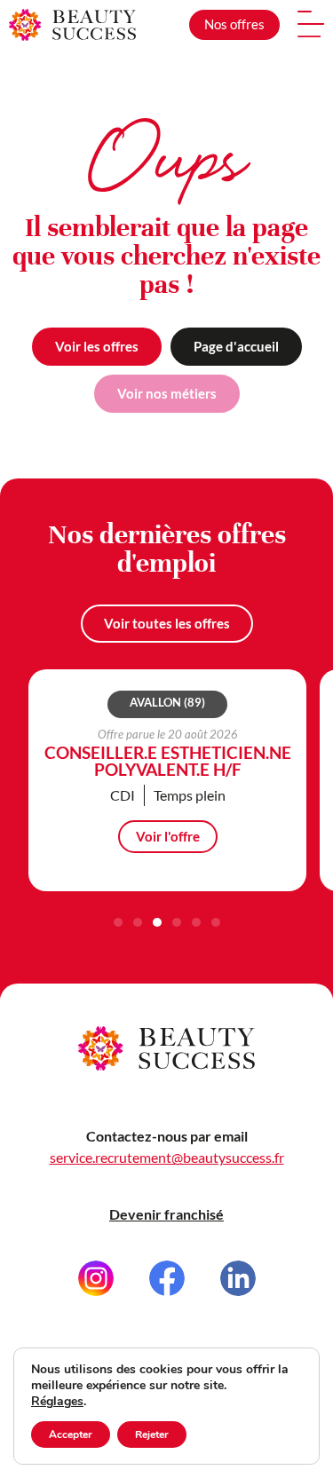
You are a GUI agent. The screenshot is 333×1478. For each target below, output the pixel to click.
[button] (118, 922)
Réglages (57, 1402)
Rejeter (152, 1434)
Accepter (70, 1434)
